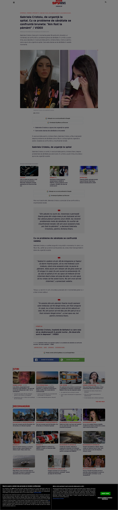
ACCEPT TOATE (105, 493)
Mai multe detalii (37, 492)
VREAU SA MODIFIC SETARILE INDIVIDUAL (105, 498)
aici (49, 500)
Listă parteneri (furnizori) (58, 498)
